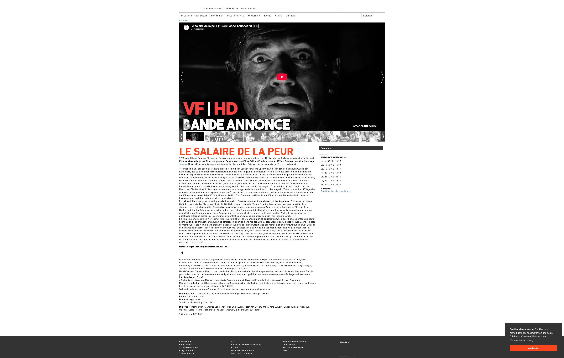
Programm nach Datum (194, 15)
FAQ (233, 341)
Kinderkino (254, 15)
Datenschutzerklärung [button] (521, 340)
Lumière (290, 15)
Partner (235, 347)
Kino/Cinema (185, 344)
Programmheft (186, 350)
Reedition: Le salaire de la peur (336, 191)
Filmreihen (217, 15)
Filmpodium (185, 341)
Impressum (289, 344)
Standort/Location (188, 347)
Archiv (278, 15)
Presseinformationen (241, 353)
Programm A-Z (235, 15)
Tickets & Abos (186, 353)
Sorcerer (183, 164)
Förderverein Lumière (242, 350)
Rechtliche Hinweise (293, 347)
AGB (285, 350)
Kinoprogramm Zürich (294, 341)
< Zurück (183, 20)
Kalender (368, 15)
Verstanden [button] (533, 348)
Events (267, 15)
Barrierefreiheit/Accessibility (246, 344)
